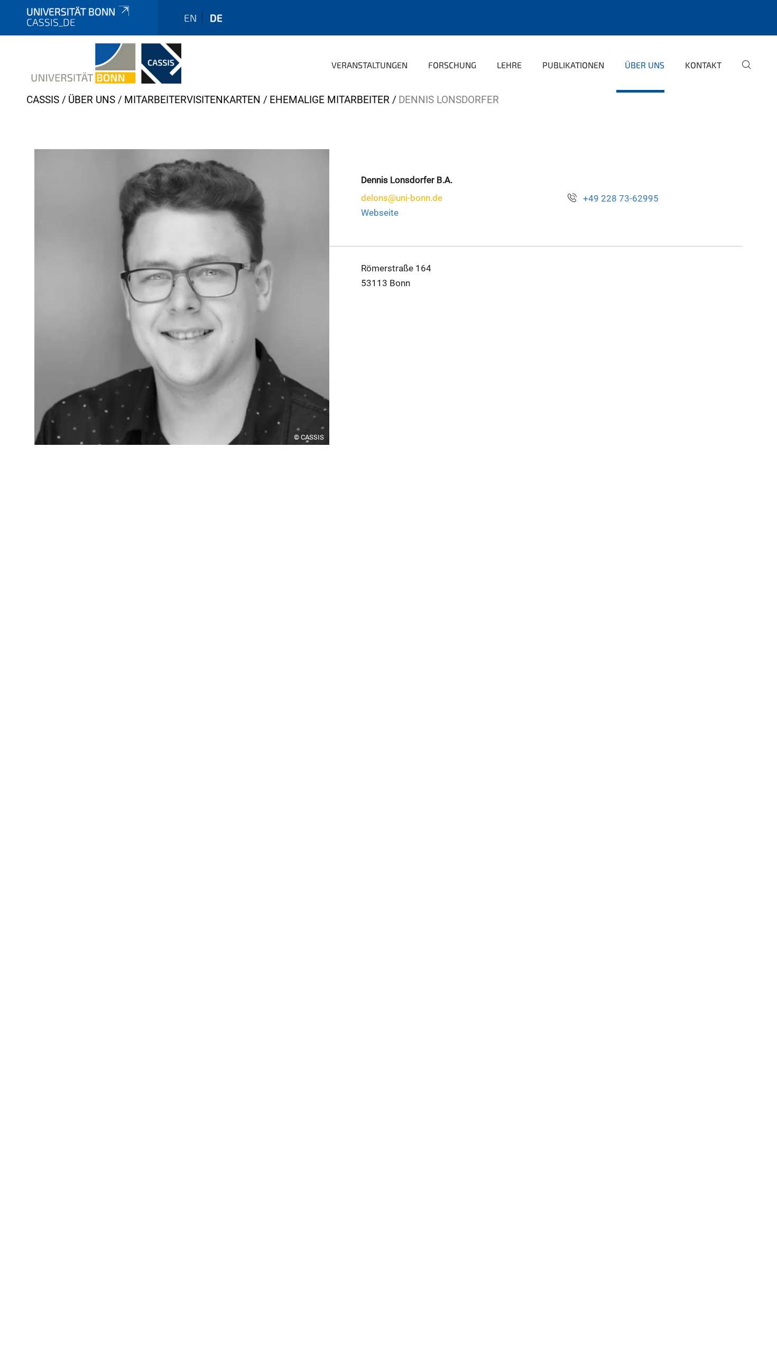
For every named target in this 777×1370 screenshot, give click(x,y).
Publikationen (573, 65)
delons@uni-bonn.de (401, 198)
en (190, 18)
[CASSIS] (103, 63)
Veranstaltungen (369, 65)
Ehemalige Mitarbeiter (330, 100)
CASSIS (42, 100)
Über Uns (644, 65)
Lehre (509, 65)
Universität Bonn (70, 11)
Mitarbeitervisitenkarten (192, 100)
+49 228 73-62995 (621, 198)
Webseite (380, 212)
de (216, 18)
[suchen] (742, 72)
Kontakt (703, 65)
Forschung (452, 65)
